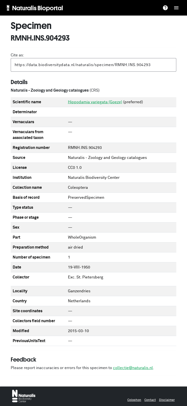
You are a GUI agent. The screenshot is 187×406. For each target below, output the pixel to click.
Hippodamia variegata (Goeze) (95, 102)
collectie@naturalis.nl (133, 368)
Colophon (134, 400)
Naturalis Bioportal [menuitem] (37, 7)
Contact (150, 400)
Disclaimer (167, 400)
